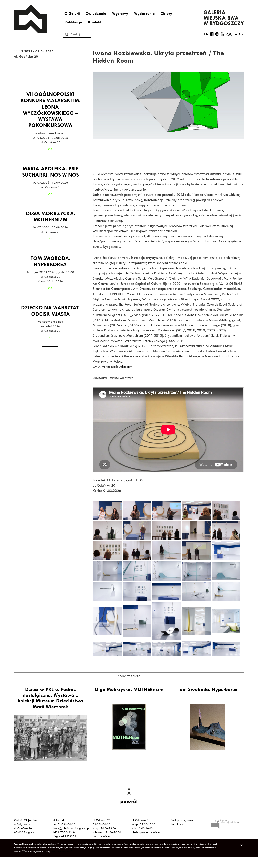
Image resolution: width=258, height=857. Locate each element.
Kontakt (94, 23)
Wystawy (120, 14)
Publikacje (73, 23)
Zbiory (166, 14)
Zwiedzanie (96, 14)
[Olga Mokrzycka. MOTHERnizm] (129, 726)
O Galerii (72, 14)
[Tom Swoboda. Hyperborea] (207, 726)
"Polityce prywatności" (61, 851)
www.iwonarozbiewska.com (112, 367)
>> (50, 149)
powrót (129, 802)
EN (206, 35)
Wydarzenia (144, 14)
